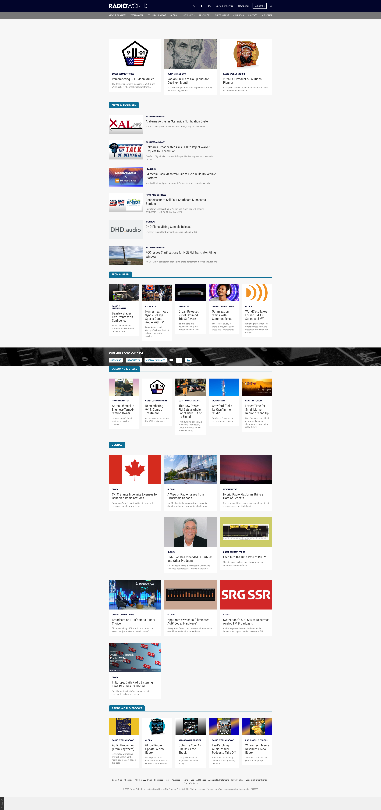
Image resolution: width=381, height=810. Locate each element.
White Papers (222, 15)
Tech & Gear (137, 15)
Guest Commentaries (123, 74)
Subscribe (260, 5)
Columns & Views (157, 15)
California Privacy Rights (256, 779)
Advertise (176, 779)
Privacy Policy (237, 779)
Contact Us (117, 779)
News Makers (230, 489)
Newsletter (243, 5)
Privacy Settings (190, 783)
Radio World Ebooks (234, 74)
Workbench (218, 400)
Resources (204, 15)
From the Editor (120, 400)
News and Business (156, 195)
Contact (252, 15)
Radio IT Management (119, 307)
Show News (188, 15)
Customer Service (224, 5)
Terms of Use (188, 779)
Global (174, 15)
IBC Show (150, 222)
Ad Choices (201, 779)
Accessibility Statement (218, 779)
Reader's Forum (253, 400)
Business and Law (176, 74)
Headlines (151, 169)
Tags (167, 779)
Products (150, 306)
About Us (128, 779)
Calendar (238, 15)
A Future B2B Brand (143, 779)
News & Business (117, 15)
